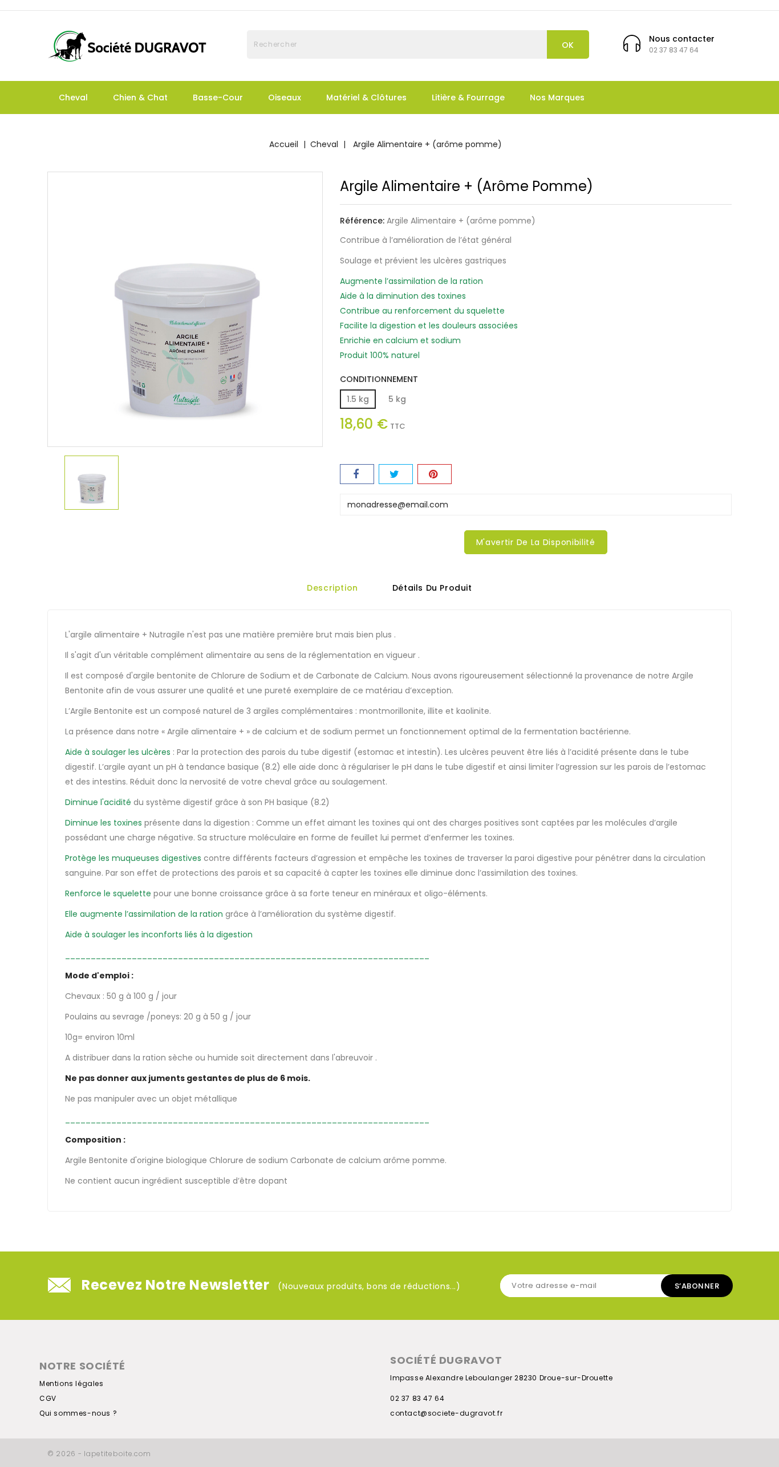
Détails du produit (432, 588)
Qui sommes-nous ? (78, 1413)
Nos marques (557, 97)
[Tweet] (395, 474)
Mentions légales (71, 1383)
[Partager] (357, 474)
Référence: (362, 220)
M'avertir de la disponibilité (535, 542)
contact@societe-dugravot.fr (446, 1413)
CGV (47, 1398)
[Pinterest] (434, 474)
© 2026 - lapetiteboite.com (99, 1453)
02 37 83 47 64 (417, 1398)
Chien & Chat (140, 97)
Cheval (73, 97)
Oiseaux (284, 97)
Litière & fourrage (468, 97)
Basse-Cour (218, 97)
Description (332, 588)
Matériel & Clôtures (366, 97)
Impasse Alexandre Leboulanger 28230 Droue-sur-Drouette (501, 1378)
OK (568, 45)
